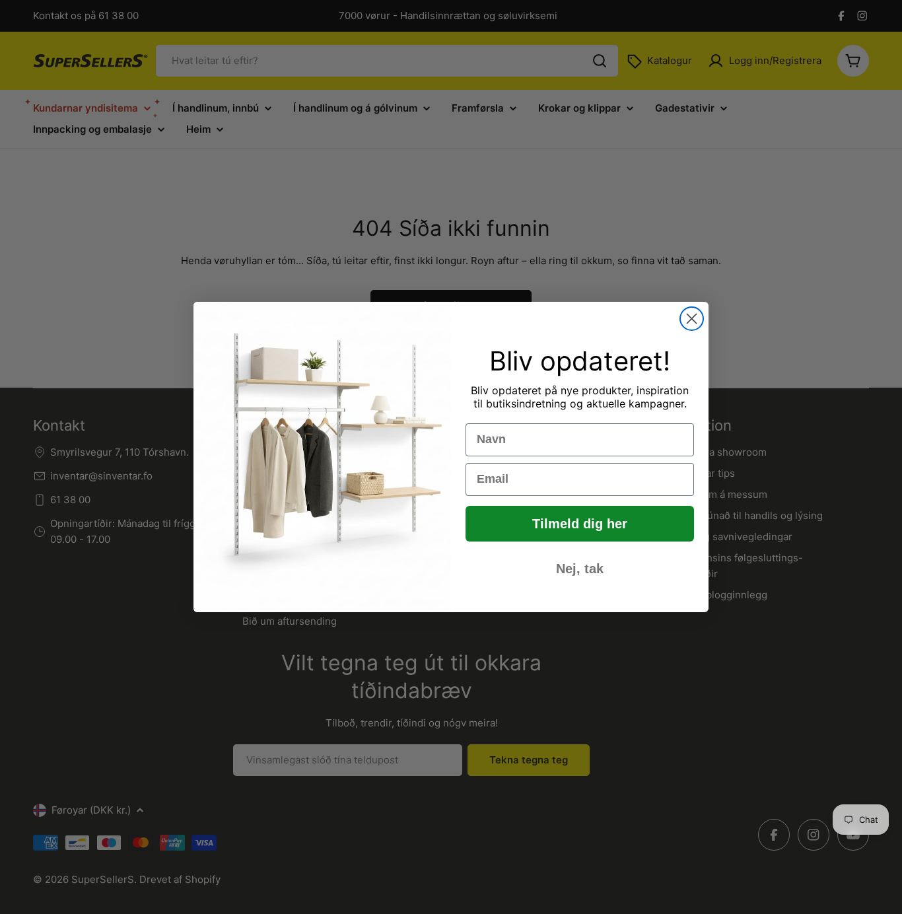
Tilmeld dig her (579, 523)
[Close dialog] (691, 318)
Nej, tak (580, 568)
